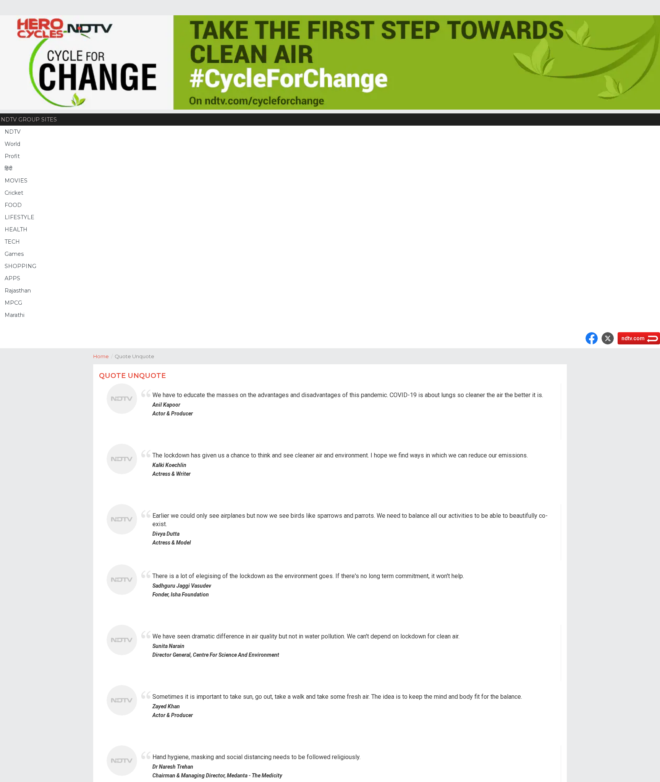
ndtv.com (633, 338)
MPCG (13, 302)
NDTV (13, 131)
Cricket (14, 192)
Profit (12, 156)
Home (103, 356)
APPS (12, 278)
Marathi (14, 315)
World (12, 144)
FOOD (13, 205)
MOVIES (16, 180)
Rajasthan (18, 290)
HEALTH (16, 229)
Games (14, 253)
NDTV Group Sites (29, 119)
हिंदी (8, 168)
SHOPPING (20, 266)
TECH (12, 241)
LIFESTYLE (19, 217)
